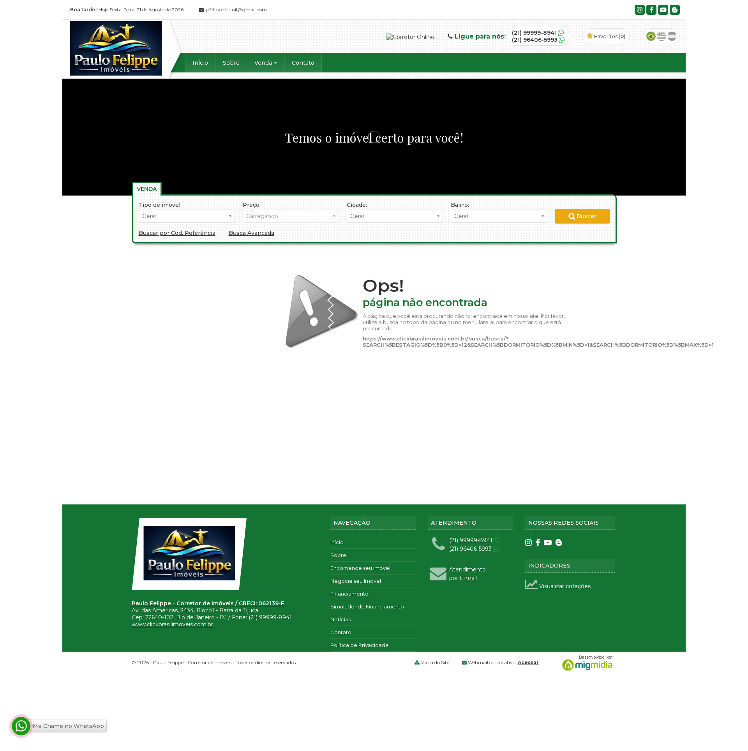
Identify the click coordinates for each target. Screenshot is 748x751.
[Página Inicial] (116, 73)
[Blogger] (675, 10)
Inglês (661, 36)
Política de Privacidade (359, 645)
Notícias (340, 619)
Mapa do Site (434, 662)
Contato (303, 62)
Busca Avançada (251, 232)
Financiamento (349, 594)
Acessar (528, 662)
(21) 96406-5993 (534, 39)
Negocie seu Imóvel (355, 581)
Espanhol (672, 36)
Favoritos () (609, 36)
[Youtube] (663, 10)
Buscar (585, 216)
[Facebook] (651, 10)
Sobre (231, 62)
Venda (263, 62)
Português (651, 36)
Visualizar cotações (564, 586)
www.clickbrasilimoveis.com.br (172, 624)
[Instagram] (640, 10)
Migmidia (585, 663)
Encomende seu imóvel (360, 568)
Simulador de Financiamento (367, 606)
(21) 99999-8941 (534, 32)
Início (200, 62)
